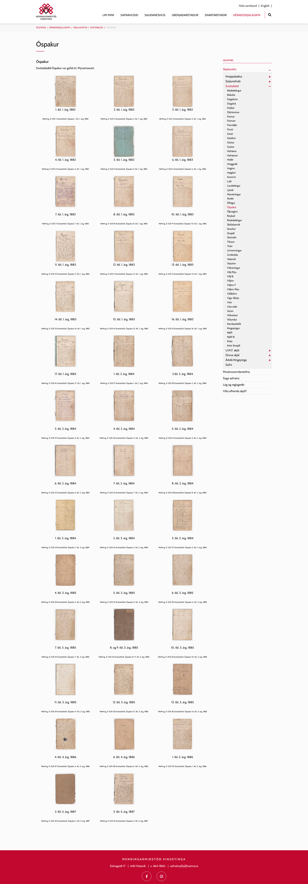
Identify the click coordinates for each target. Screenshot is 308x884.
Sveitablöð (96, 27)
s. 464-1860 (157, 866)
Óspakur (111, 27)
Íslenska (41, 27)
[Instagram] (161, 876)
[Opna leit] (269, 14)
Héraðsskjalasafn (59, 27)
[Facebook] (146, 876)
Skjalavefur (80, 27)
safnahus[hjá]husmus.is (184, 866)
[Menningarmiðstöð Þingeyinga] (48, 11)
